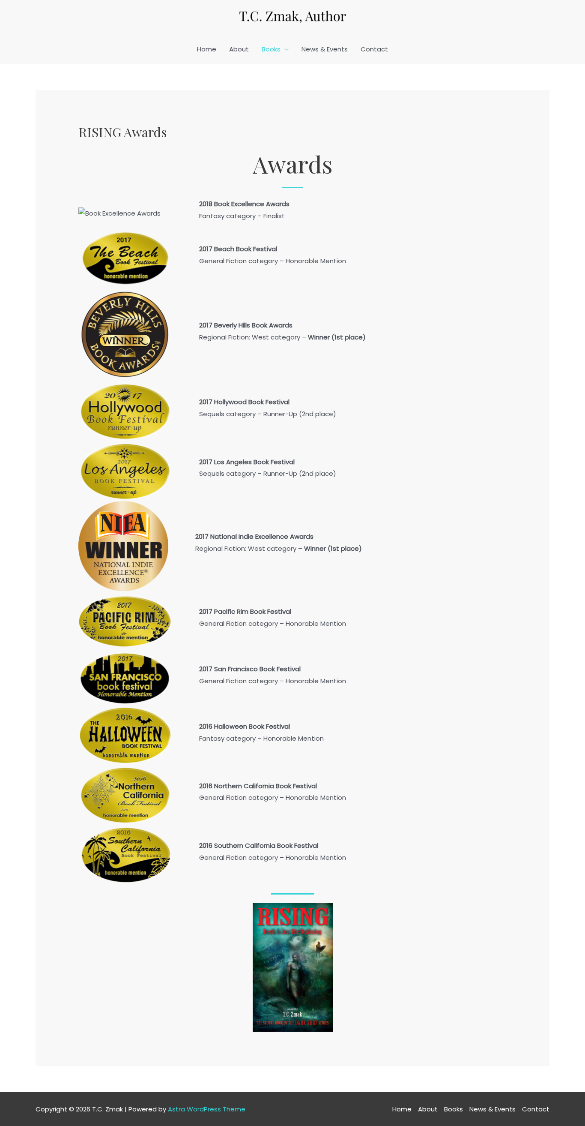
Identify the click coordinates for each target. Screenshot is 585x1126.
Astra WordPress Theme (206, 1109)
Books (271, 49)
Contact (374, 49)
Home (206, 49)
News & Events (324, 49)
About (239, 49)
